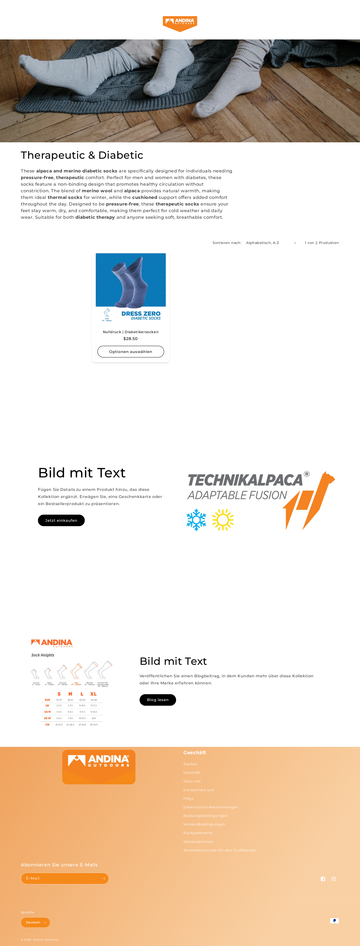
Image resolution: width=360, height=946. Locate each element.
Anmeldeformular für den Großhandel (219, 850)
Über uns (192, 781)
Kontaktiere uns (198, 790)
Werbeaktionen (198, 841)
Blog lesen (158, 699)
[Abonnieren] (103, 878)
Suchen (190, 764)
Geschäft (191, 772)
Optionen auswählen (130, 351)
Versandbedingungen (204, 824)
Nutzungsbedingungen (205, 815)
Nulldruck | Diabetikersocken (131, 332)
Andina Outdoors (46, 939)
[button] (29, 24)
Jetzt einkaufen (61, 520)
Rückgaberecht (198, 833)
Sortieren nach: (227, 243)
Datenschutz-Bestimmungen (211, 807)
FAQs (188, 798)
